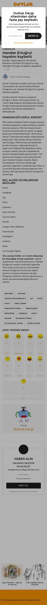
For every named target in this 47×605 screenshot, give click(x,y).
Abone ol (33, 36)
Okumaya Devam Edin (23, 43)
